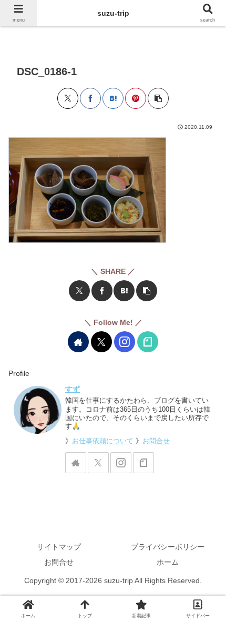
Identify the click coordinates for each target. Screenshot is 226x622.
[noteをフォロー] (147, 341)
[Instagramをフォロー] (124, 341)
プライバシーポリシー (167, 547)
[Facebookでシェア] (90, 98)
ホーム (168, 562)
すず (72, 389)
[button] (158, 98)
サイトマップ (59, 547)
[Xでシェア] (67, 98)
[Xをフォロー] (101, 341)
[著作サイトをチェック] (78, 341)
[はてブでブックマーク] (113, 98)
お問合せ (156, 441)
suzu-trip (113, 13)
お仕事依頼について (102, 441)
